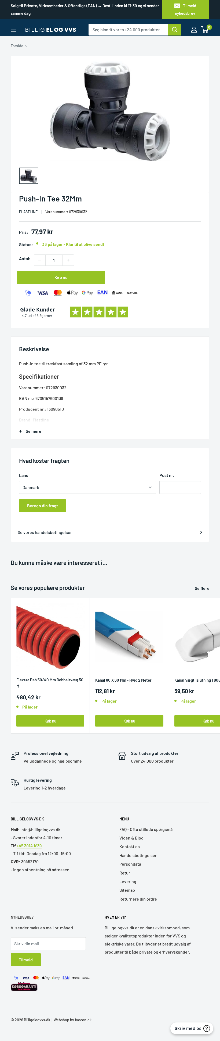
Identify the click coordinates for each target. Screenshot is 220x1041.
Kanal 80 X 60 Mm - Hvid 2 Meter (123, 680)
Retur (124, 872)
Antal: (25, 258)
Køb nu (61, 277)
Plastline (28, 212)
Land (23, 475)
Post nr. (166, 475)
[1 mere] (68, 260)
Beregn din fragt (42, 505)
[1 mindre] (39, 260)
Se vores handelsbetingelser (45, 532)
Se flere (202, 588)
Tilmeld (26, 959)
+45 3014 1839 (29, 845)
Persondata (130, 863)
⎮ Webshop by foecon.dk (70, 1020)
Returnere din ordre (138, 898)
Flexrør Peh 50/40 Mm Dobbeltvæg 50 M (49, 682)
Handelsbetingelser (138, 855)
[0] (204, 29)
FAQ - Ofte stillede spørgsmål (146, 829)
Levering (127, 881)
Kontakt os (129, 846)
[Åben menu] (13, 30)
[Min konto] (194, 30)
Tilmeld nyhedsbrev (185, 9)
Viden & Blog (131, 837)
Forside (17, 46)
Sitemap (127, 890)
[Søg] (174, 30)
